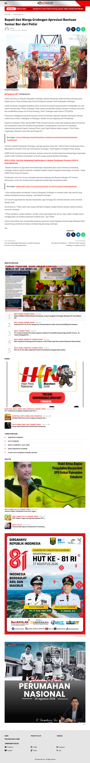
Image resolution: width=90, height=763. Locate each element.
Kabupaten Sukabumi (15, 437)
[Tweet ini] (73, 29)
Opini (27, 424)
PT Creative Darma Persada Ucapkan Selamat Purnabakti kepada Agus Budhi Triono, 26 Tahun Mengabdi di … (46, 334)
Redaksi (60, 736)
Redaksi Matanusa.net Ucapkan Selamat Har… (29, 418)
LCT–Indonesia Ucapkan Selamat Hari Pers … (21, 411)
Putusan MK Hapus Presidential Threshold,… (29, 527)
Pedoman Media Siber (12, 739)
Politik (16, 509)
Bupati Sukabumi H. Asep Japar (19, 445)
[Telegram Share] (78, 29)
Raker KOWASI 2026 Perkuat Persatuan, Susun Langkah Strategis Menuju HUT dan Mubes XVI (47, 317)
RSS (60, 750)
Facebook (10, 747)
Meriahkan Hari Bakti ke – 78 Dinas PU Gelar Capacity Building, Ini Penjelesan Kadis (68, 243)
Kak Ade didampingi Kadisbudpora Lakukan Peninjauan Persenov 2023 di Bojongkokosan (22, 243)
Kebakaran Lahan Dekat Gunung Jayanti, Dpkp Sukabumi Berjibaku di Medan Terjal (33, 9)
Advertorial (8, 409)
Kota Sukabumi (13, 441)
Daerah (21, 314)
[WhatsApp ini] (83, 29)
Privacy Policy (36, 736)
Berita (16, 314)
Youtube (9, 750)
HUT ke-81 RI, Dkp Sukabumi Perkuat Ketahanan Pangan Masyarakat (39, 350)
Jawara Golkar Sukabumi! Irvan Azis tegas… (21, 511)
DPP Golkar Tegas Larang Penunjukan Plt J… (29, 518)
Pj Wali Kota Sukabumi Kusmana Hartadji (22, 453)
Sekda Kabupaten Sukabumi (17, 449)
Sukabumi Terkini (29, 314)
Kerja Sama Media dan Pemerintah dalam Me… (29, 426)
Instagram (62, 747)
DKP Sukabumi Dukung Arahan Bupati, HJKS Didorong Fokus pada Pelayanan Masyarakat (47, 341)
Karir (6, 736)
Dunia (24, 409)
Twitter (35, 747)
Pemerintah (27, 339)
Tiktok (35, 750)
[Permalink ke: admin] (7, 29)
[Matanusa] (45, 3)
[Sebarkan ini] (68, 29)
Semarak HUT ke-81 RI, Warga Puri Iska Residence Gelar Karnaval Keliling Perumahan (45, 324)
